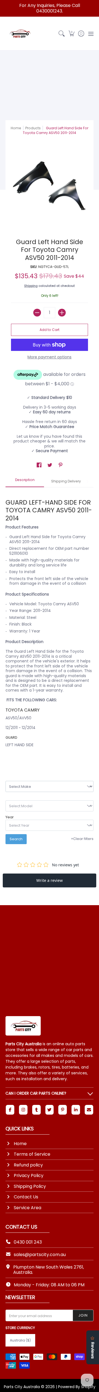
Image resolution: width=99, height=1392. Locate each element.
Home (16, 128)
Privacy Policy (28, 1175)
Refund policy (28, 1165)
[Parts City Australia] (19, 33)
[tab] (25, 481)
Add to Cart (49, 329)
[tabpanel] (50, 624)
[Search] (62, 33)
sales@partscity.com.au (40, 1254)
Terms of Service (32, 1154)
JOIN (83, 1315)
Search (16, 839)
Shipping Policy (30, 1186)
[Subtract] (37, 313)
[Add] (62, 313)
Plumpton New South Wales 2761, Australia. (48, 1269)
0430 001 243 (28, 1242)
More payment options (50, 357)
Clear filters (82, 838)
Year (10, 817)
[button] (71, 33)
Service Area (27, 1207)
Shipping (31, 286)
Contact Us (26, 1197)
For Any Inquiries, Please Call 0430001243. (49, 8)
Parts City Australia (22, 1387)
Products (33, 128)
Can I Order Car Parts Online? (36, 1093)
